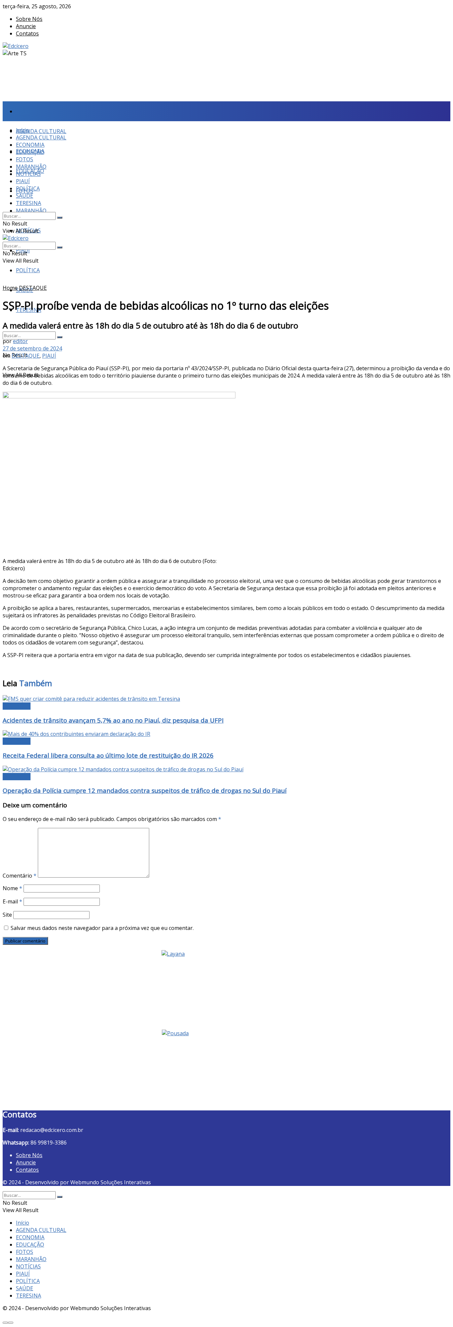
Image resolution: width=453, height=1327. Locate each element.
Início (22, 111)
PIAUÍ (23, 181)
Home (10, 287)
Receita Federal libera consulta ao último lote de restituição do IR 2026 (108, 755)
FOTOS (24, 159)
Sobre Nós (29, 19)
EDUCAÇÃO (30, 152)
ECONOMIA (30, 144)
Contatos (27, 33)
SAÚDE (24, 195)
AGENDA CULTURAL (41, 131)
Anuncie (26, 26)
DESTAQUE (33, 287)
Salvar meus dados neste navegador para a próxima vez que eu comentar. (102, 928)
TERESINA (28, 203)
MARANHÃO (31, 210)
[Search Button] (59, 337)
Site (7, 914)
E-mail (12, 901)
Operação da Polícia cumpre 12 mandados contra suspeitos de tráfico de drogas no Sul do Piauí (145, 790)
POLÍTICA (28, 270)
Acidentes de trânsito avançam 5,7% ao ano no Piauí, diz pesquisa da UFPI (113, 720)
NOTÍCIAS (28, 174)
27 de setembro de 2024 (32, 348)
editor (20, 341)
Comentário (19, 875)
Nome (12, 888)
